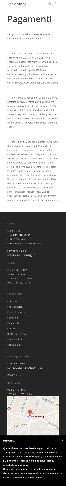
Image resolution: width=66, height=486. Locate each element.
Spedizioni (13, 317)
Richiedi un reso (16, 312)
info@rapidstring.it (21, 255)
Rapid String (16, 3)
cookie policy (22, 465)
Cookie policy (14, 344)
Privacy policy (14, 339)
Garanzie (12, 328)
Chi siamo (12, 301)
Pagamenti (13, 323)
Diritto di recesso (16, 333)
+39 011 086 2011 (19, 235)
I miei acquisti (14, 306)
